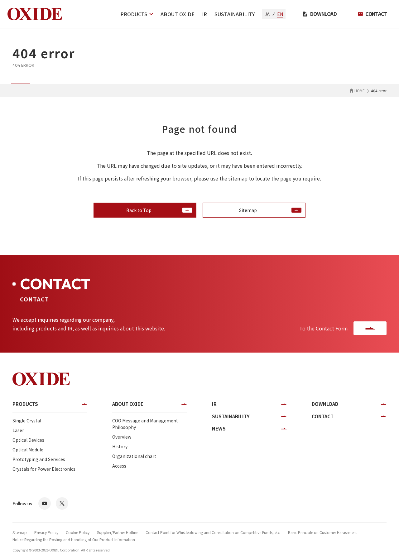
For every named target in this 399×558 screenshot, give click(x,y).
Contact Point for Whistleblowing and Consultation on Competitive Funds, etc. (213, 532)
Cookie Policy (77, 532)
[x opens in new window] (62, 503)
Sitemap (19, 532)
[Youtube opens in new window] (44, 503)
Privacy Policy (46, 532)
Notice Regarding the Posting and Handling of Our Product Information (73, 539)
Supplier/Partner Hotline (117, 532)
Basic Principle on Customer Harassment (322, 532)
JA (267, 14)
